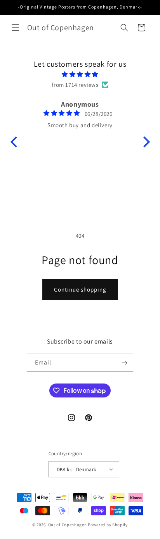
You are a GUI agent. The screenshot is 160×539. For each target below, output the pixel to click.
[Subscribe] (124, 363)
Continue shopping (80, 289)
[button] (15, 27)
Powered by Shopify (108, 524)
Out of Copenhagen (67, 524)
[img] (80, 74)
